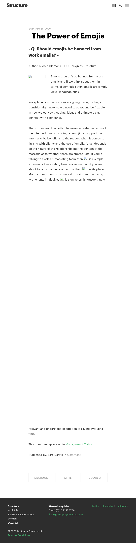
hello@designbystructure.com (66, 514)
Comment (74, 454)
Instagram (122, 506)
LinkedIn (108, 506)
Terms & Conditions (19, 535)
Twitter (95, 506)
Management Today (78, 444)
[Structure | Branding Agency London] (17, 5)
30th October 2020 (40, 28)
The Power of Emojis (68, 35)
